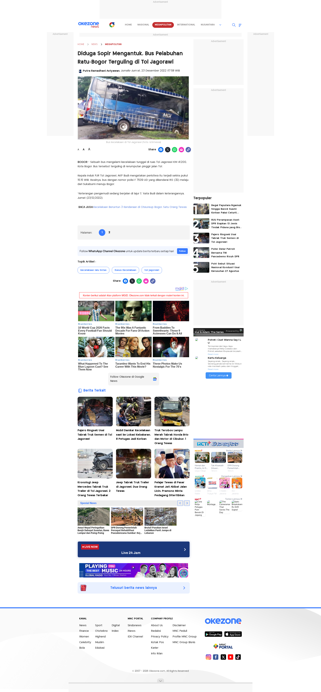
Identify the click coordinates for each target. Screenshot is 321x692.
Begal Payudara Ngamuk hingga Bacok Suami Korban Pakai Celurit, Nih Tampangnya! (226, 209)
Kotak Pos (157, 642)
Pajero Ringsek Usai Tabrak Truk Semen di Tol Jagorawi (95, 434)
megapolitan (163, 25)
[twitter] (223, 657)
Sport (98, 625)
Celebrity (85, 642)
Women (84, 636)
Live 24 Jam (130, 553)
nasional (143, 25)
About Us (157, 625)
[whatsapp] (174, 150)
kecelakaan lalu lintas (93, 270)
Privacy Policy (160, 636)
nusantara (208, 25)
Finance (84, 631)
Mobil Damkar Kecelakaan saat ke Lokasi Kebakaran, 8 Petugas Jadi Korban (133, 434)
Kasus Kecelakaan (125, 270)
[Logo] (112, 24)
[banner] (133, 570)
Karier (154, 648)
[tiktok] (238, 657)
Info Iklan (157, 653)
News (82, 625)
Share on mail (181, 150)
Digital (116, 625)
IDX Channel (135, 636)
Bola (82, 648)
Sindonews (134, 625)
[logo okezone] (223, 621)
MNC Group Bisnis (184, 642)
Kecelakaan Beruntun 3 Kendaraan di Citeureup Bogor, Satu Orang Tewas (140, 207)
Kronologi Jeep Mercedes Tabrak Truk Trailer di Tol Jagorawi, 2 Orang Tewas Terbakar (94, 489)
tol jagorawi (151, 270)
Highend (100, 636)
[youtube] (230, 657)
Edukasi (99, 648)
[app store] (233, 634)
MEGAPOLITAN (113, 44)
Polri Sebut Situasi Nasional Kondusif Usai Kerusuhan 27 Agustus (225, 268)
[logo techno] (88, 25)
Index (115, 631)
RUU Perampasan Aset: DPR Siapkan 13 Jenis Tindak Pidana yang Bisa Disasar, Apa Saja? (226, 224)
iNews (131, 631)
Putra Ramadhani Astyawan (101, 71)
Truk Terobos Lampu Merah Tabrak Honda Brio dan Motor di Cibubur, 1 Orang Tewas (171, 437)
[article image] (201, 209)
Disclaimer (179, 625)
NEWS (94, 44)
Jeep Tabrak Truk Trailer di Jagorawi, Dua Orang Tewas (132, 486)
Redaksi (156, 631)
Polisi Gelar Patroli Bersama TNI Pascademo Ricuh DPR (225, 253)
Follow (182, 251)
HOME (81, 44)
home (128, 25)
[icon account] (80, 71)
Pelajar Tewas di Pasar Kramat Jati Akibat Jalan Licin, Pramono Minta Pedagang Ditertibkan (170, 489)
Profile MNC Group (185, 636)
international (186, 25)
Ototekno (101, 631)
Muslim (99, 642)
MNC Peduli (180, 631)
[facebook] (216, 657)
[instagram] (208, 657)
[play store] (213, 634)
